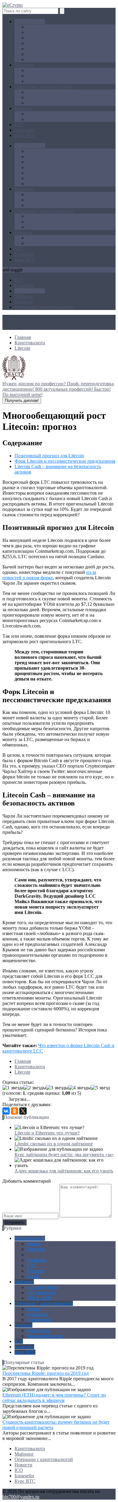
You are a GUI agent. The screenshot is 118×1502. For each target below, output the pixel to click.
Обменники (39, 102)
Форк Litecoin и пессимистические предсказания (65, 461)
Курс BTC (25, 135)
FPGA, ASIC (40, 81)
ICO (19, 124)
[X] (23, 1111)
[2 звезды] (35, 1088)
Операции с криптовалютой (44, 86)
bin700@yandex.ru (20, 1496)
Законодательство (45, 119)
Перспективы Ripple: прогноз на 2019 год (45, 1373)
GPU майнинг (41, 75)
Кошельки (37, 97)
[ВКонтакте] (6, 1111)
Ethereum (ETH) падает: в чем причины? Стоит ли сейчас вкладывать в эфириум (54, 1397)
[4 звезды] (79, 1088)
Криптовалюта (30, 21)
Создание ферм (42, 70)
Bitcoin (34, 27)
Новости (23, 108)
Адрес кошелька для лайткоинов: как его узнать (64, 1170)
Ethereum (36, 32)
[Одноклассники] (14, 1111)
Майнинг (24, 64)
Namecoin (36, 43)
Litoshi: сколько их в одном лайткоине (54, 1143)
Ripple (33, 59)
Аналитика (38, 113)
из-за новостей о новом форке (49, 575)
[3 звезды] (57, 1088)
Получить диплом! (22, 400)
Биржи (34, 92)
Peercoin (35, 54)
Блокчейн (24, 130)
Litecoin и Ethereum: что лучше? (47, 1132)
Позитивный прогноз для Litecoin (49, 455)
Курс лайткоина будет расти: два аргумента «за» (64, 1154)
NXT (32, 48)
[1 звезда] (13, 1088)
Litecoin (34, 37)
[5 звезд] (100, 1088)
